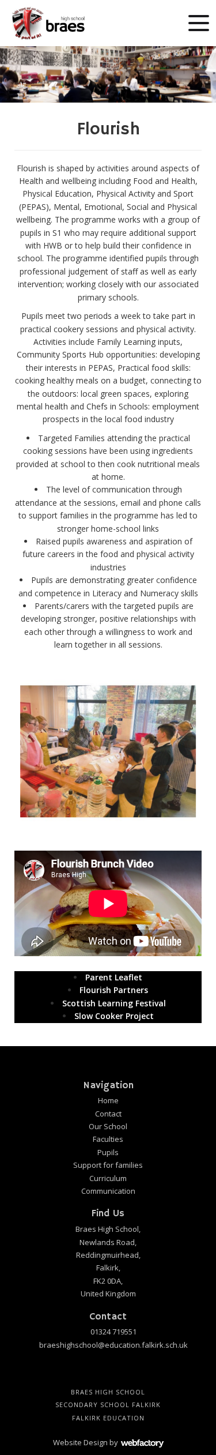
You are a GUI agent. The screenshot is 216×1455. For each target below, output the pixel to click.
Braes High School (108, 1392)
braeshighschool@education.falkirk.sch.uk (113, 1345)
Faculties (108, 1139)
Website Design (80, 1442)
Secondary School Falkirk (108, 1404)
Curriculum (108, 1178)
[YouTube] (98, 1371)
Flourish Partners (113, 989)
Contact (108, 1113)
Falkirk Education (108, 1417)
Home (108, 1100)
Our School (108, 1126)
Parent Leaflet (113, 977)
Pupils (108, 1152)
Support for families (108, 1165)
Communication (108, 1191)
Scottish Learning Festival (114, 1003)
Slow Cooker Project (114, 1015)
